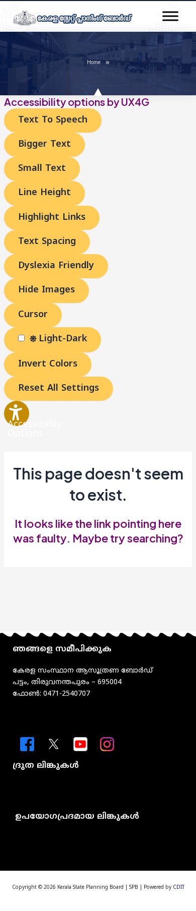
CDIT (178, 887)
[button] (98, 793)
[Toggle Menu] (170, 16)
